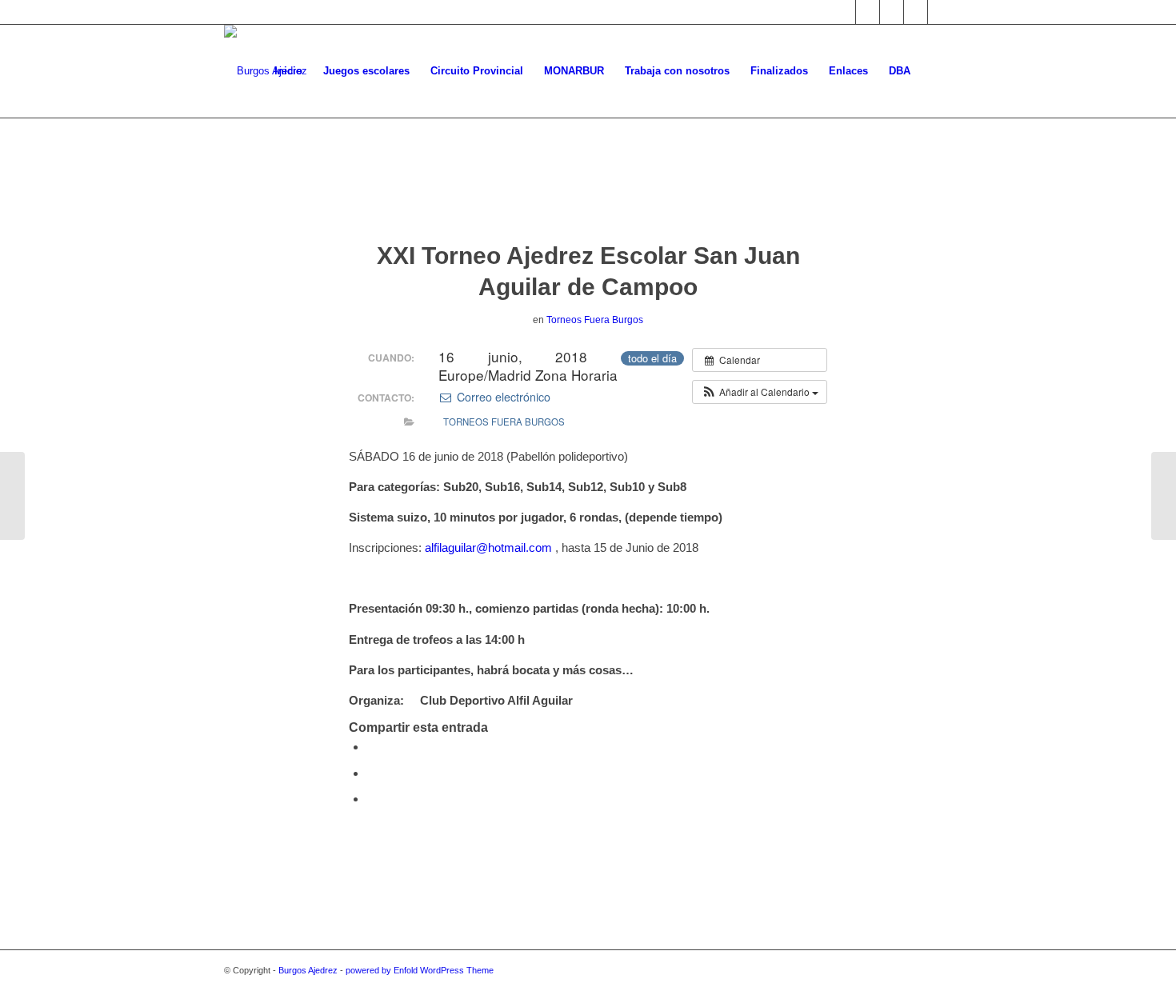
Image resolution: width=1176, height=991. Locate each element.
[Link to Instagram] (891, 12)
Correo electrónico (502, 397)
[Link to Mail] (915, 12)
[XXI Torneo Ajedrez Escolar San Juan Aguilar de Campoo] (588, 195)
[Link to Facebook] (867, 12)
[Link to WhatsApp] (940, 12)
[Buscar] (936, 71)
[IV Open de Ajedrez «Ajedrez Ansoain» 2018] (12, 496)
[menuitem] (288, 71)
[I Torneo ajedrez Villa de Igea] (1163, 496)
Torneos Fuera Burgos (594, 320)
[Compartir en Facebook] (371, 746)
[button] (759, 392)
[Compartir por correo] (371, 798)
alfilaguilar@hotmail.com (488, 547)
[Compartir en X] (371, 773)
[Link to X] (843, 12)
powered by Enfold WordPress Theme (420, 970)
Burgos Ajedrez (308, 970)
